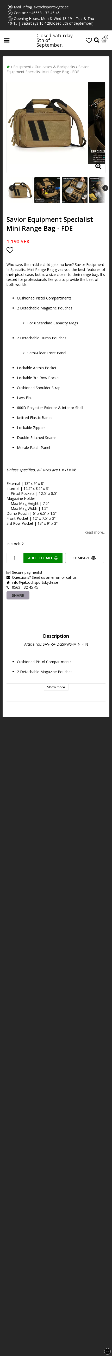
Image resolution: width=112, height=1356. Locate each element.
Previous (12, 188)
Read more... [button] (94, 532)
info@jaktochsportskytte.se (46, 6)
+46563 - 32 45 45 (44, 12)
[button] (89, 40)
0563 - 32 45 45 (25, 587)
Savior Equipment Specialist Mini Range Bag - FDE (48, 69)
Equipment (22, 66)
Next (105, 188)
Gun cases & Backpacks (55, 66)
